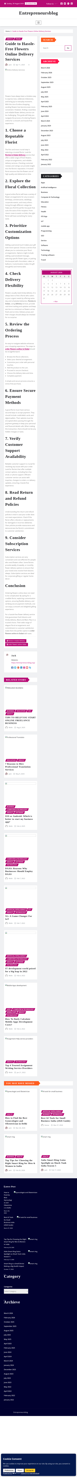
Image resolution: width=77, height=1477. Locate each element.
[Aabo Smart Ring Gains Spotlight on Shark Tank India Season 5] (32, 1254)
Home (8, 31)
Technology (45, 250)
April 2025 (45, 101)
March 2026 (45, 68)
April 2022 (45, 155)
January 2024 (46, 126)
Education (45, 202)
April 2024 (45, 116)
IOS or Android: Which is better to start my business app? (19, 819)
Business (44, 192)
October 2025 (46, 77)
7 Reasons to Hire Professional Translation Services (18, 767)
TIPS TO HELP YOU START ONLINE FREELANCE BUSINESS (20, 720)
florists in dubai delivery (16, 641)
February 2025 (46, 106)
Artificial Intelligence (48, 187)
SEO (42, 236)
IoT (42, 221)
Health (43, 211)
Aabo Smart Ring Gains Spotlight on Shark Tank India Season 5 (53, 1163)
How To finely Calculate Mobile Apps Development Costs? (18, 1022)
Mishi (11, 727)
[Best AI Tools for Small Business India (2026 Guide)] (27, 1226)
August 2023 (45, 135)
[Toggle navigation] (38, 23)
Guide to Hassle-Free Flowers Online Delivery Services (31, 31)
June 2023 (44, 145)
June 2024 (44, 111)
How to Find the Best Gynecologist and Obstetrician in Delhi (16, 1121)
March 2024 (45, 121)
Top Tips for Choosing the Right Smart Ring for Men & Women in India (20, 1163)
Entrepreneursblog (38, 13)
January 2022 (46, 164)
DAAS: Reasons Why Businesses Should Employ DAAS (19, 871)
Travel (43, 260)
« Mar (56, 301)
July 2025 (44, 92)
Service (44, 240)
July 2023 (44, 140)
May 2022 (44, 150)
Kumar (47, 1125)
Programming (46, 231)
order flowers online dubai (17, 644)
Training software (47, 255)
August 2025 (45, 87)
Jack (10, 65)
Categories (8, 1287)
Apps (43, 183)
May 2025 (44, 97)
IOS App (44, 216)
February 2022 (46, 159)
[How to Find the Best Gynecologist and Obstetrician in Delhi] (25, 1203)
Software (44, 245)
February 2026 (46, 73)
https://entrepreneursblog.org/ (23, 663)
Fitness (43, 207)
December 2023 (47, 131)
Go (68, 48)
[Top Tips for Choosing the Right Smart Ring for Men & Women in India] (32, 1242)
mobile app (45, 226)
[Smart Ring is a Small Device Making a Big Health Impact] (32, 1266)
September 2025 (47, 82)
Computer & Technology (50, 197)
